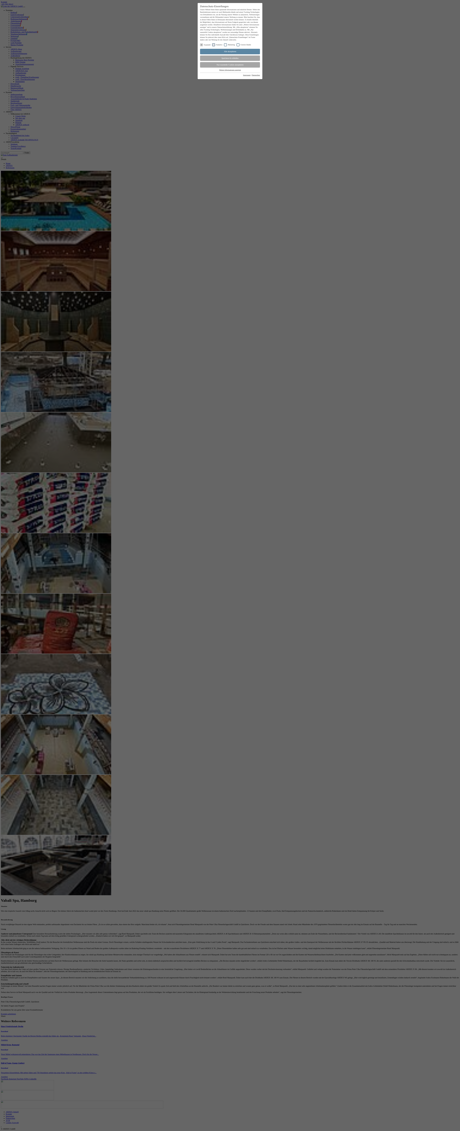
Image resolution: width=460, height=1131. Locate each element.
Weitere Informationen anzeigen (230, 70)
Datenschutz (256, 75)
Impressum (246, 75)
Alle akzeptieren (230, 51)
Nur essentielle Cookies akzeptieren (230, 65)
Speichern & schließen (230, 58)
